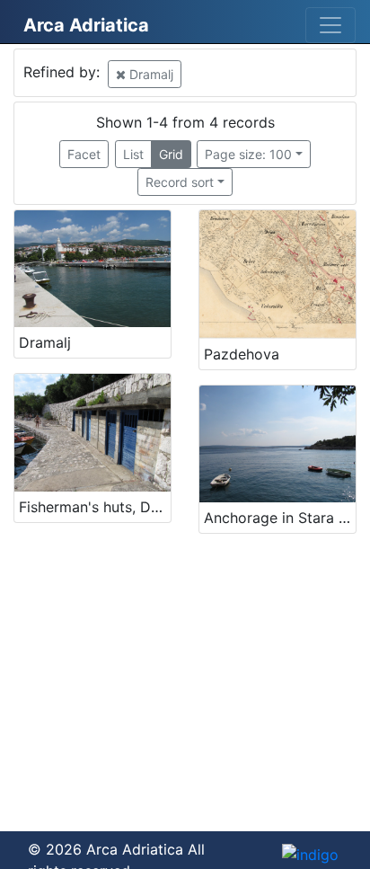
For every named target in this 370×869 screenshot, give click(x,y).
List (133, 154)
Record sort (179, 182)
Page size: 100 (248, 154)
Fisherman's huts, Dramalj (95, 507)
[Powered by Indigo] (310, 853)
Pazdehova (241, 354)
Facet (84, 154)
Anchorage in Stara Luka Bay (280, 518)
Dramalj (149, 74)
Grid (171, 154)
